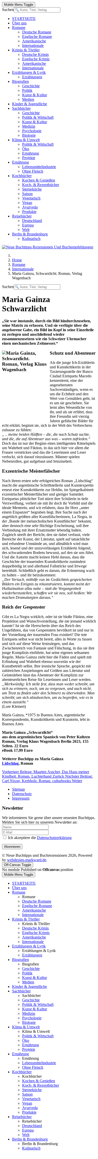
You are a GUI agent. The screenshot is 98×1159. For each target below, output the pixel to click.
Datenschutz (22, 794)
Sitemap (18, 789)
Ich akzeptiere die (39, 838)
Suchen (8, 9)
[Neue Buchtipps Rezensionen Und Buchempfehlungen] (47, 247)
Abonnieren (12, 846)
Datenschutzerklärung (54, 838)
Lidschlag (10, 763)
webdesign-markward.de (26, 860)
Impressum (20, 798)
